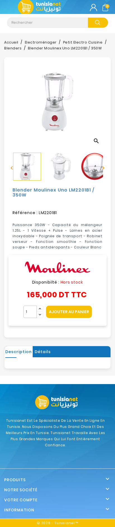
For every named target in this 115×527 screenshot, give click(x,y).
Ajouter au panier (69, 312)
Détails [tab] (43, 351)
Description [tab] (18, 351)
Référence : (25, 212)
